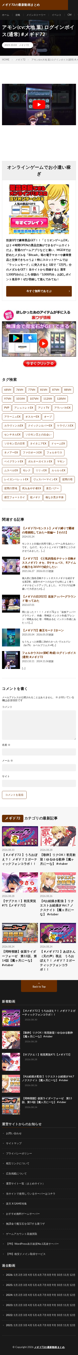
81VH (43, 390)
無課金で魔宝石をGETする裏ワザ (25, 1224)
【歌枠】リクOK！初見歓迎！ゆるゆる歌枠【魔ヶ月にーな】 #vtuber (58, 859)
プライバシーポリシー (19, 1153)
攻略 (17, 15)
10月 (60, 1285)
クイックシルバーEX (40, 426)
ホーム (5, 15)
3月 (25, 1275)
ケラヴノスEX (65, 426)
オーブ (48, 417)
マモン (61, 461)
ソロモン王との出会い (38, 434)
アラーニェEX (12, 417)
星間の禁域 (10, 488)
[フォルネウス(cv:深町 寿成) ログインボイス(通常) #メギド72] (11, 660)
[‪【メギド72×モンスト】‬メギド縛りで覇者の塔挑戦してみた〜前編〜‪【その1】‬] (11, 535)
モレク (27, 470)
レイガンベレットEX (16, 479)
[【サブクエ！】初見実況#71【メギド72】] (11, 1062)
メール (7, 761)
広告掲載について (16, 1173)
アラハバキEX (62, 408)
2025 (9, 1285)
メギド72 (24, 45)
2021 (9, 1325)
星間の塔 (67, 479)
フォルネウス (54, 452)
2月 (20, 1275)
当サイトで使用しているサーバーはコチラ (30, 1194)
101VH (20, 399)
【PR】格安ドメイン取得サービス (26, 1254)
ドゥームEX (58, 443)
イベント (56, 15)
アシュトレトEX (23, 408)
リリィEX (41, 470)
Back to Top (39, 987)
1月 (16, 1275)
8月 (49, 1275)
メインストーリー (36, 15)
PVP (6, 408)
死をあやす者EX (31, 488)
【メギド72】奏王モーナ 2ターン (43, 630)
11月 (66, 1285)
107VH (34, 399)
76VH (19, 390)
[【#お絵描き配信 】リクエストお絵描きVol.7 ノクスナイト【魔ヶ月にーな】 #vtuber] (11, 1084)
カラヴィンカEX (13, 426)
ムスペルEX (11, 470)
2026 (9, 1275)
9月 (54, 1285)
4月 (30, 1275)
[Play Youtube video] (39, 104)
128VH (61, 399)
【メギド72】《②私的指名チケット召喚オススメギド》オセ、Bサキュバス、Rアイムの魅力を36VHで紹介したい (49, 562)
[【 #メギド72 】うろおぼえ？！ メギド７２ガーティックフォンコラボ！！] (11, 1018)
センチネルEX (12, 434)
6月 (40, 1275)
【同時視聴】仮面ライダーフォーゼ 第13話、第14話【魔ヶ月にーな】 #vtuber (19, 958)
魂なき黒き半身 (54, 497)
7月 (44, 1275)
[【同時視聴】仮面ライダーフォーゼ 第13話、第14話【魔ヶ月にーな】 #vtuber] (11, 1106)
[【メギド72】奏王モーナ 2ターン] (11, 637)
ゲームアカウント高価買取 (21, 1234)
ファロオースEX (32, 452)
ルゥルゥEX (58, 470)
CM (69, 15)
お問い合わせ (14, 1133)
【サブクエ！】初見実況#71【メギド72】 (19, 903)
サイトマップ (14, 1143)
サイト (6, 776)
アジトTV (43, 408)
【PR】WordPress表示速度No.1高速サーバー (32, 1244)
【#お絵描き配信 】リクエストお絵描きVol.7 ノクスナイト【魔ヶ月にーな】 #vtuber (57, 908)
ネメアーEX (11, 452)
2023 (9, 1305)
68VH (7, 390)
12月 (72, 1285)
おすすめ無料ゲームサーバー (23, 1214)
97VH (7, 399)
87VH (55, 390)
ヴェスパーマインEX (45, 479)
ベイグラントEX (13, 461)
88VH (67, 390)
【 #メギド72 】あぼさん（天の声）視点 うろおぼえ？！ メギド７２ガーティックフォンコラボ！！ (57, 960)
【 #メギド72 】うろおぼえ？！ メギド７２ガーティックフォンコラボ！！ (19, 859)
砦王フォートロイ (14, 497)
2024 (9, 1295)
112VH (47, 399)
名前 (6, 745)
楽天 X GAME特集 (16, 1204)
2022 (9, 1315)
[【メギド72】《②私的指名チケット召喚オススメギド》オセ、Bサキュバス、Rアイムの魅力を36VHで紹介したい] (11, 566)
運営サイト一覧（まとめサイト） (25, 1183)
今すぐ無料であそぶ (39, 291)
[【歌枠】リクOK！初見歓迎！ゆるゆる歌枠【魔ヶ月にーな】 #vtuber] (11, 1040)
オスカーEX (32, 417)
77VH (31, 390)
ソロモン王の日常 (14, 443)
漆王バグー (52, 488)
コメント (7, 707)
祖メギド (35, 497)
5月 (35, 1275)
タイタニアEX (38, 443)
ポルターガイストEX (40, 461)
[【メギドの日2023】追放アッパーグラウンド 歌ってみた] (11, 604)
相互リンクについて (17, 1163)
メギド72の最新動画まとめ (49, 1347)
